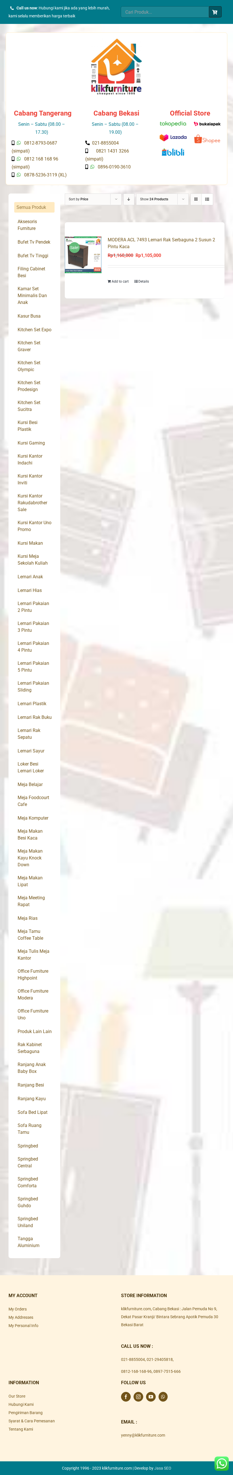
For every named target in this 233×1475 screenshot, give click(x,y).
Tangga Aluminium (28, 1242)
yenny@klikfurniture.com (143, 1435)
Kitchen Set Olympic (29, 366)
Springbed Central (28, 1162)
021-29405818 (160, 1359)
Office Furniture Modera (33, 994)
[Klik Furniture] (116, 40)
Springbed (28, 1146)
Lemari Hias (30, 590)
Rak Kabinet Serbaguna (30, 1048)
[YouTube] (151, 1397)
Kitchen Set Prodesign (29, 386)
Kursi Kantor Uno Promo (34, 526)
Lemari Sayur (31, 751)
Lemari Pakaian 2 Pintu (33, 607)
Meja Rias (28, 918)
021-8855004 (133, 1359)
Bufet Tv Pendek (34, 242)
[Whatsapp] (163, 1397)
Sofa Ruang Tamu (29, 1129)
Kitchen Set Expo (34, 329)
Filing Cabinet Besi (31, 272)
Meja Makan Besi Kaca (30, 834)
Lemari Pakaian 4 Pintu (33, 647)
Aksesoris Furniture (27, 225)
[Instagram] (138, 1397)
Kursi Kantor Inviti (30, 479)
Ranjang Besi (31, 1085)
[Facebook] (126, 1397)
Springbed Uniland (28, 1222)
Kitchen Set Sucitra (29, 406)
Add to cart (120, 281)
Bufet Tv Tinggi (33, 255)
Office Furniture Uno (33, 1014)
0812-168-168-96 (136, 1371)
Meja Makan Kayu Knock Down (30, 857)
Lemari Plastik (32, 703)
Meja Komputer (33, 818)
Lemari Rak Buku (35, 717)
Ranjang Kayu (32, 1098)
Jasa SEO (162, 1468)
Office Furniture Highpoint (33, 974)
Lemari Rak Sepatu (29, 734)
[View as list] (207, 199)
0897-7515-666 (167, 1371)
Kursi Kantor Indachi (30, 459)
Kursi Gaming (31, 443)
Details (143, 281)
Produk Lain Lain (35, 1031)
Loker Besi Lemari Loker (31, 767)
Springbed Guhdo (28, 1202)
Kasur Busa (29, 316)
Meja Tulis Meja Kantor (33, 955)
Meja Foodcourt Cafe (33, 801)
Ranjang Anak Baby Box (32, 1068)
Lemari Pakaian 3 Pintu (33, 627)
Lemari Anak (30, 576)
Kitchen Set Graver (29, 346)
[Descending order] (128, 199)
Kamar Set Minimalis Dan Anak (32, 295)
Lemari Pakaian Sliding (33, 686)
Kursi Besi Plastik (28, 426)
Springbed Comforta (28, 1182)
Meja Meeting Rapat (31, 901)
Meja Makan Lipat (30, 881)
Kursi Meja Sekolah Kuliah (33, 560)
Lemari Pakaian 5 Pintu (33, 667)
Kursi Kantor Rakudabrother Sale (32, 502)
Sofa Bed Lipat (32, 1112)
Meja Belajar (30, 784)
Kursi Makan (30, 543)
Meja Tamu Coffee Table (30, 935)
